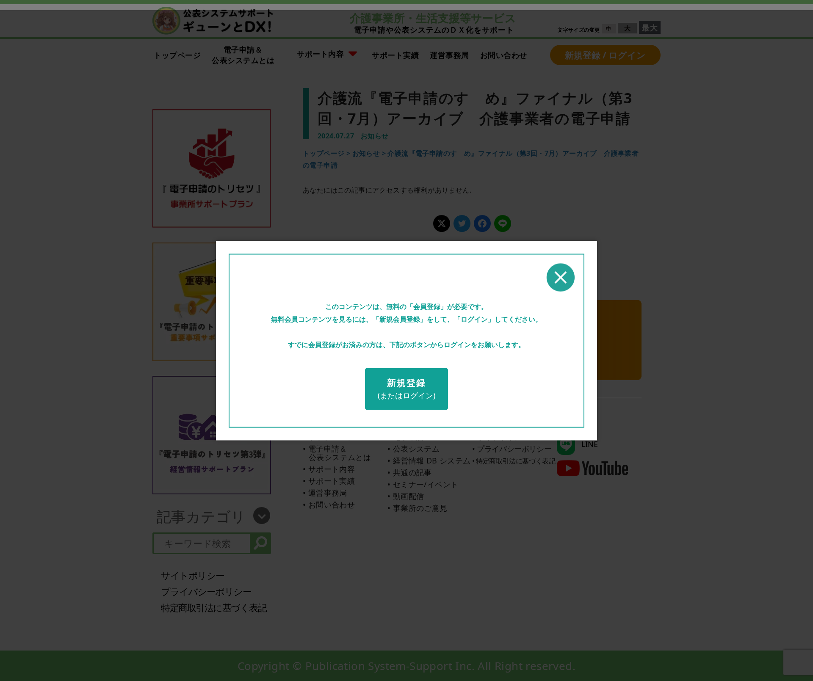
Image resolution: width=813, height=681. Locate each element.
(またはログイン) (406, 389)
